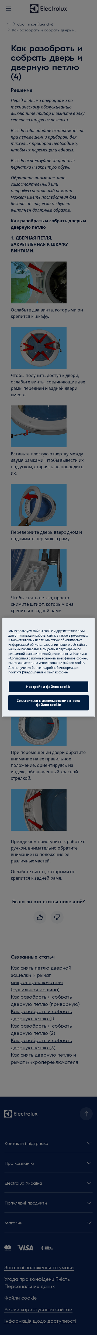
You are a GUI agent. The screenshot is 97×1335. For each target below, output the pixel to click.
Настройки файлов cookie (48, 686)
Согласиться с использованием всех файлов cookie (48, 702)
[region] (48, 667)
